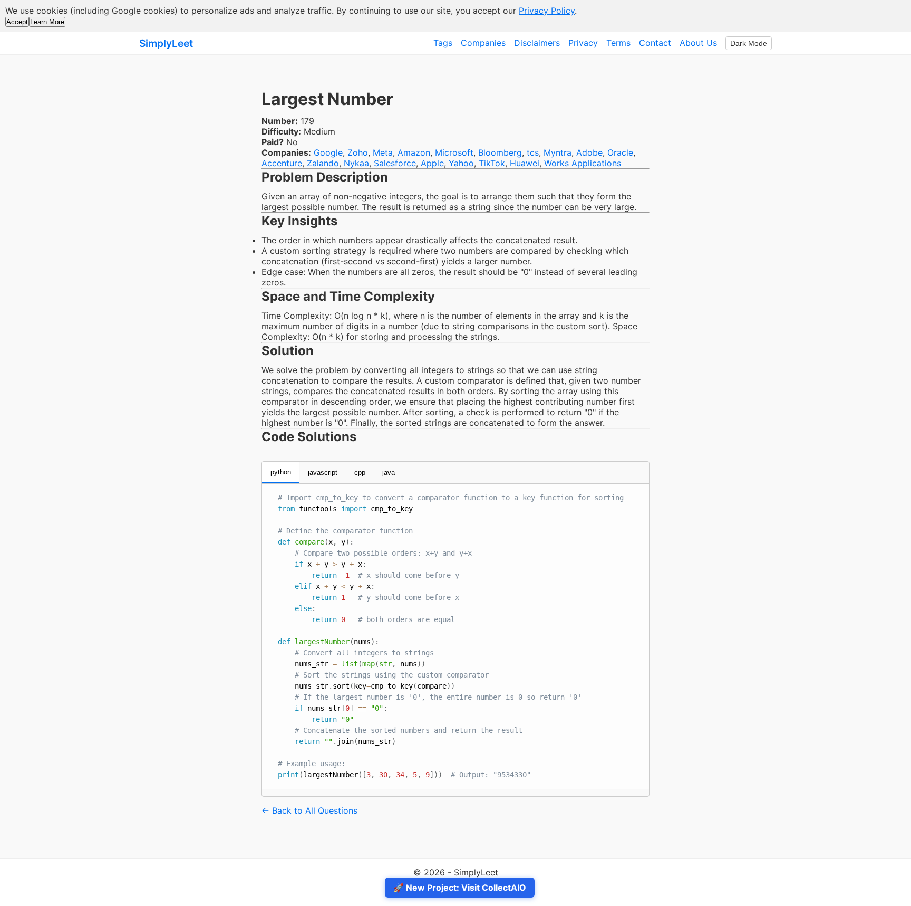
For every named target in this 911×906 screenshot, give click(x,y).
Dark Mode (748, 43)
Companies (483, 42)
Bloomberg (500, 152)
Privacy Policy (547, 10)
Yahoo (461, 163)
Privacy (583, 42)
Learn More (47, 22)
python (280, 472)
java (388, 472)
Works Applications (582, 163)
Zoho (357, 152)
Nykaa (356, 163)
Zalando (323, 163)
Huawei (524, 163)
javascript (322, 472)
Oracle (620, 152)
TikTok (492, 163)
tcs (533, 152)
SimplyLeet (166, 43)
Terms (618, 42)
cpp (359, 472)
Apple (432, 163)
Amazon (414, 152)
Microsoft (454, 152)
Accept (17, 22)
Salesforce (395, 163)
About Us (698, 42)
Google (328, 152)
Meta (383, 152)
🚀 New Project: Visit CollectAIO (459, 887)
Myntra (557, 152)
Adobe (589, 152)
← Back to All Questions (309, 810)
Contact (655, 42)
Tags (442, 42)
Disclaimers (537, 42)
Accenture (281, 163)
